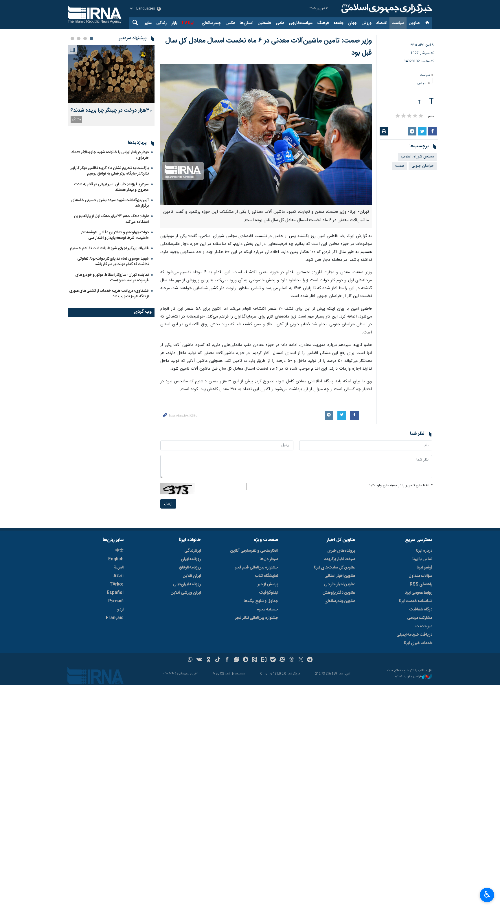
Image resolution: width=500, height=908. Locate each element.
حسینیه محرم (267, 609)
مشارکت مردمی (419, 617)
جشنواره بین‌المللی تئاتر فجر (256, 617)
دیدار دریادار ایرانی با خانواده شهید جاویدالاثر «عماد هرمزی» (110, 155)
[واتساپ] (190, 660)
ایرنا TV (187, 23)
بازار (174, 23)
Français (115, 617)
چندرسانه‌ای (211, 23)
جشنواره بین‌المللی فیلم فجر (256, 567)
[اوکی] (208, 660)
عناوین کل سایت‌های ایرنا (334, 567)
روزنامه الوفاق (190, 567)
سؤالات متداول (420, 576)
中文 (119, 550)
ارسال (168, 504)
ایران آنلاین (192, 576)
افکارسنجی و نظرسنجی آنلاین (254, 550)
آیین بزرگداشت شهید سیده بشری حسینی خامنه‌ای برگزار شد (110, 203)
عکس (230, 23)
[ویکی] (199, 660)
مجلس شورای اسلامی (417, 157)
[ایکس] (301, 660)
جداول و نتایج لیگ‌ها (261, 601)
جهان (352, 23)
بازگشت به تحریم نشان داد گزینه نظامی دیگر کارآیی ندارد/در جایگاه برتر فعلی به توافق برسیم (109, 171)
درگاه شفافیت (420, 609)
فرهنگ (323, 23)
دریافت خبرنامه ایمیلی (414, 634)
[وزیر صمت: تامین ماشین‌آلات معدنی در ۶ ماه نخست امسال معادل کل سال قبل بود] (266, 134)
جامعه (338, 23)
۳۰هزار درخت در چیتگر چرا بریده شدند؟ (111, 111)
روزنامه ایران (191, 559)
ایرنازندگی (192, 550)
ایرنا (386, 8)
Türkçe (117, 584)
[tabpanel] (111, 85)
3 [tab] (78, 38)
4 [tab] (72, 38)
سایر (148, 23)
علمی (280, 23)
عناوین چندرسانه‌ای (339, 601)
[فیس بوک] (227, 660)
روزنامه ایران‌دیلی (187, 584)
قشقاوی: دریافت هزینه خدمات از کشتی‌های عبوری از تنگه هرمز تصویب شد (109, 294)
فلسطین (264, 23)
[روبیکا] (291, 660)
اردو (120, 609)
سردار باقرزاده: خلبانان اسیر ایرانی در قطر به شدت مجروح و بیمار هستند (111, 187)
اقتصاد (381, 23)
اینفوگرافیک (268, 592)
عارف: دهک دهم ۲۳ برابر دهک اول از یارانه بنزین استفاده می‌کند (111, 219)
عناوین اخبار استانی (339, 576)
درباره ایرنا (424, 550)
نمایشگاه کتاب (266, 576)
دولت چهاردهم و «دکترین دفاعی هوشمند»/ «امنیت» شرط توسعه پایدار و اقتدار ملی (115, 235)
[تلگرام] (310, 660)
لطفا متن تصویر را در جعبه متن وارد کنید (400, 485)
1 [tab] (91, 38)
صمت (399, 166)
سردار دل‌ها (269, 559)
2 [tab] (85, 38)
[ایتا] (255, 660)
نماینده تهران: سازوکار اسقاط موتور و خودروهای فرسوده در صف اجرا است (112, 278)
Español (115, 592)
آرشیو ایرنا (424, 567)
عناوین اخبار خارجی (339, 584)
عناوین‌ (414, 23)
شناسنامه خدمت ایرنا (415, 601)
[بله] (273, 660)
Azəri (118, 576)
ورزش (366, 23)
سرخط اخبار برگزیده (339, 559)
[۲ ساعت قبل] (111, 74)
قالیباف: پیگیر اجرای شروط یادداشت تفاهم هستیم (109, 248)
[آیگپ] (264, 660)
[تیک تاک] (218, 660)
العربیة (119, 567)
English (116, 559)
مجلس (422, 83)
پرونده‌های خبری (341, 550)
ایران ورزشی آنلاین (186, 592)
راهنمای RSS (421, 584)
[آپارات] (282, 660)
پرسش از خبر (268, 584)
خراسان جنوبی (422, 166)
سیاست (398, 23)
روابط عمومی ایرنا (418, 592)
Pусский (116, 601)
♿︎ (487, 894)
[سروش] (245, 660)
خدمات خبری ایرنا (418, 643)
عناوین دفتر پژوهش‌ (338, 592)
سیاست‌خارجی (300, 23)
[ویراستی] (236, 660)
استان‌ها (246, 23)
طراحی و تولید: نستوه (408, 676)
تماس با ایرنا (422, 559)
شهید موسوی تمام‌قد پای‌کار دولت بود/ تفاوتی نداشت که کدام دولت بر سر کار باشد (113, 261)
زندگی (161, 23)
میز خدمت (424, 626)
